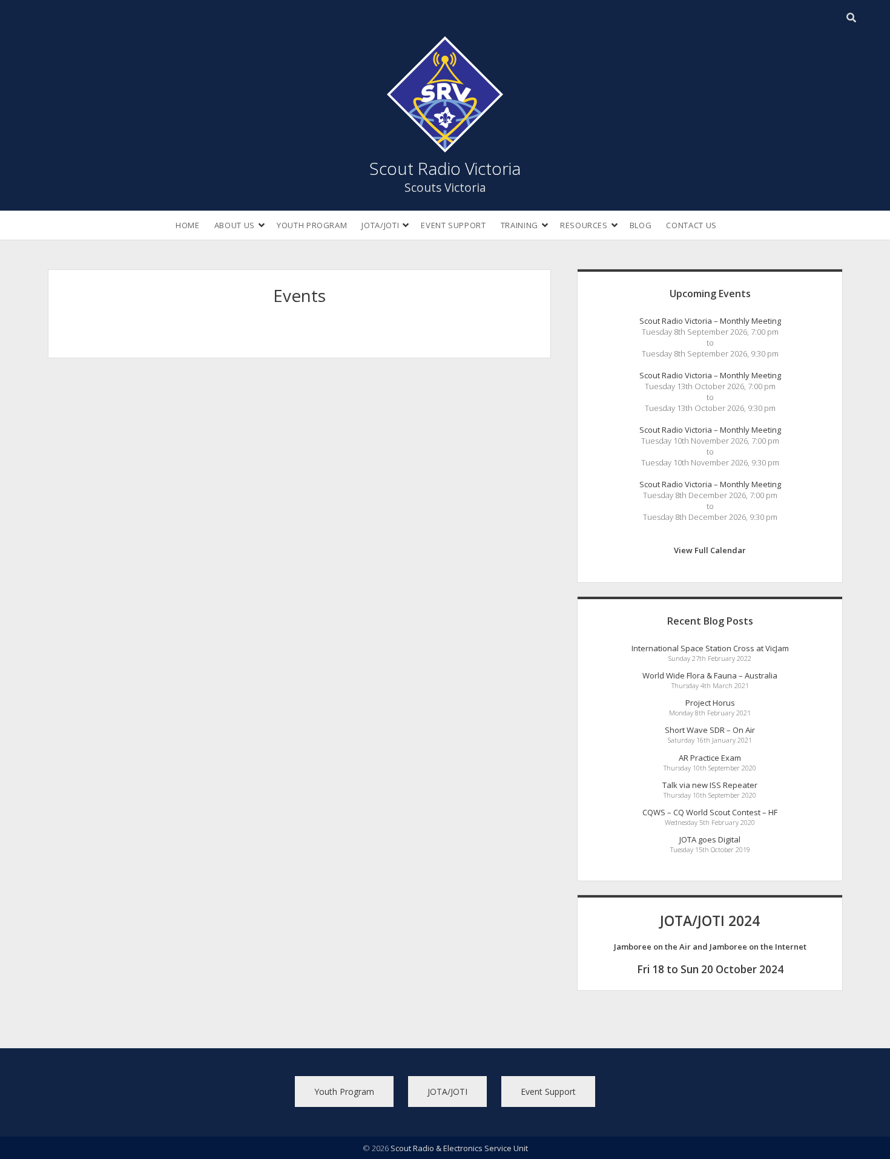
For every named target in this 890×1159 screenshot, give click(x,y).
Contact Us (691, 225)
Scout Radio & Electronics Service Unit (459, 1148)
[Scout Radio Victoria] (445, 145)
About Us (234, 225)
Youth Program (312, 225)
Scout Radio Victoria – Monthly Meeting (710, 320)
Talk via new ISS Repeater (709, 785)
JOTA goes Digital (709, 839)
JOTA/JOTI (380, 225)
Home (188, 225)
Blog (641, 225)
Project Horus (710, 702)
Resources (584, 225)
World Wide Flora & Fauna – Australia (709, 675)
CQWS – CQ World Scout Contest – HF (709, 812)
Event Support (453, 225)
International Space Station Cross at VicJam (710, 648)
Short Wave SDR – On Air (710, 729)
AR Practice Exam (710, 757)
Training (519, 225)
